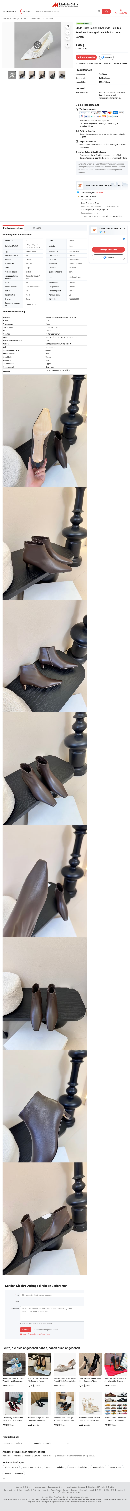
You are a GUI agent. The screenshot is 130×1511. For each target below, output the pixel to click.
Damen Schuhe (98, 1467)
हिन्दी (112, 1490)
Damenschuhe (35, 18)
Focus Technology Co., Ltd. (63, 1497)
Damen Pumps (48, 18)
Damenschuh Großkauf (14, 1473)
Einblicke (111, 1487)
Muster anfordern (121, 63)
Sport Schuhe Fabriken (78, 1467)
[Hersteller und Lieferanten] (65, 4)
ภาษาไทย (120, 1490)
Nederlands (83, 1490)
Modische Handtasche (42, 1443)
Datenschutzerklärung (55, 1487)
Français (45, 1490)
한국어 (99, 1490)
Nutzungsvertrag (40, 1487)
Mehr (5, 1478)
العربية (92, 1490)
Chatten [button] (108, 57)
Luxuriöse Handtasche (11, 1443)
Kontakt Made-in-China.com (75, 1487)
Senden (25, 1329)
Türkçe (52, 1492)
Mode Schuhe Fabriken (32, 1467)
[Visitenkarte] (124, 239)
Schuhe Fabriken (11, 1467)
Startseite (6, 18)
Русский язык (56, 1490)
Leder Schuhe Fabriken (55, 1467)
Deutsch (74, 1490)
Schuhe (68, 1443)
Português (36, 1490)
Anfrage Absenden (86, 57)
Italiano (66, 1490)
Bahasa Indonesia (73, 1492)
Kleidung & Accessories (20, 18)
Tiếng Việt (61, 1492)
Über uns (19, 1487)
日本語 (106, 1490)
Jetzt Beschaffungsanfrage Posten (35, 1334)
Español (27, 1490)
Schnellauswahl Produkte (96, 1487)
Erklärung (28, 1487)
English (19, 1490)
